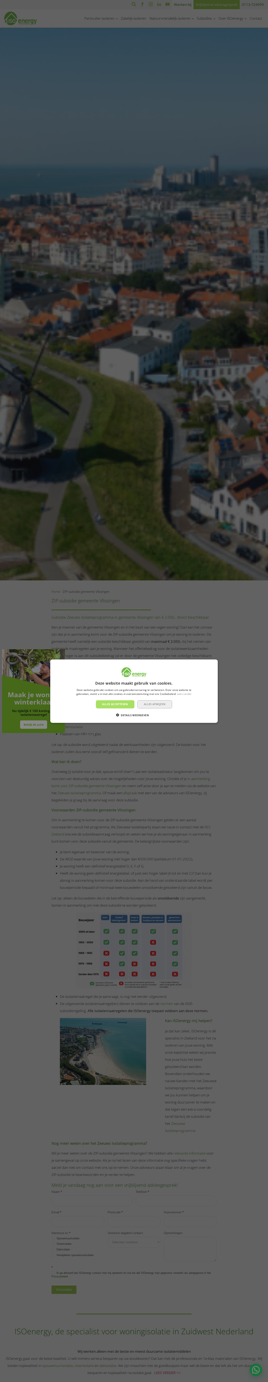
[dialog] (134, 691)
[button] (134, 714)
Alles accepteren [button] (115, 704)
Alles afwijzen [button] (155, 704)
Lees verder (184, 694)
